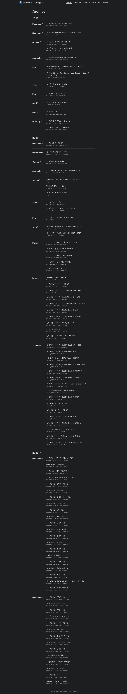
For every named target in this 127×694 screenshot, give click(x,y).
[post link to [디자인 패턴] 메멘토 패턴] (70, 504)
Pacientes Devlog (32, 2)
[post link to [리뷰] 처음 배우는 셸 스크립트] (70, 269)
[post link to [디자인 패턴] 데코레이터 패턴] (70, 589)
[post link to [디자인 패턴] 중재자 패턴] (70, 517)
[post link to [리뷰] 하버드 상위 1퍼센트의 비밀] (70, 263)
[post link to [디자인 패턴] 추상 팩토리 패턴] (70, 637)
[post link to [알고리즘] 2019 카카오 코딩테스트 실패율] (70, 417)
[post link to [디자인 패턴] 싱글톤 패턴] (70, 650)
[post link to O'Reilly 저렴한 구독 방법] (70, 465)
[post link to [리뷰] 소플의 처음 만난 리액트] (70, 85)
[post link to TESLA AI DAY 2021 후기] (70, 187)
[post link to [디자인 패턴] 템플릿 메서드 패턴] (70, 498)
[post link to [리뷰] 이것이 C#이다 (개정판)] (70, 285)
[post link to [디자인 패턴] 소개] (70, 676)
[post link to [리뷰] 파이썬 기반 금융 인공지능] (70, 43)
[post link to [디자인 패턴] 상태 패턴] (70, 511)
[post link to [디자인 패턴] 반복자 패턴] (70, 550)
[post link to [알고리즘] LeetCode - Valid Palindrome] (70, 337)
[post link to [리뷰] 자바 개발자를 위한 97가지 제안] (70, 478)
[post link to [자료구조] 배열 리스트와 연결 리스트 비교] (70, 243)
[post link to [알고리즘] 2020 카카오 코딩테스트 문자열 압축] (70, 443)
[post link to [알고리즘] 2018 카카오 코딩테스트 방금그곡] (70, 311)
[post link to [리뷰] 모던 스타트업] (70, 203)
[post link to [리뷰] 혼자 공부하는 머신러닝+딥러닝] (70, 391)
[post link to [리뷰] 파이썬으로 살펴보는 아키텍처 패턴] (70, 209)
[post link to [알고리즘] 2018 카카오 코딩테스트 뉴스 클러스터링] (70, 365)
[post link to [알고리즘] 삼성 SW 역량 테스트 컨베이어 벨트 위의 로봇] (70, 582)
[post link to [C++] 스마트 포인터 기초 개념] (70, 617)
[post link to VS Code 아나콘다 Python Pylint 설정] (70, 430)
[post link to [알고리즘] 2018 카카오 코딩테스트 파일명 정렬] (70, 317)
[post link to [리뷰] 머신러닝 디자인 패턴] (70, 153)
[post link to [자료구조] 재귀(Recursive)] (70, 278)
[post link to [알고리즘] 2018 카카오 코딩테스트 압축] (70, 352)
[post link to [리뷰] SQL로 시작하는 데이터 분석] (70, 24)
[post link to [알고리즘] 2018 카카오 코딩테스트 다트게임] (70, 398)
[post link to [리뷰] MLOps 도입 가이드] (70, 94)
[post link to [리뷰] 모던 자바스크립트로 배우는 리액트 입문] (70, 33)
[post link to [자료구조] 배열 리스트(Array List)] (70, 256)
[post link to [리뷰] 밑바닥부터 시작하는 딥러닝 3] (70, 459)
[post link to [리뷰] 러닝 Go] (70, 112)
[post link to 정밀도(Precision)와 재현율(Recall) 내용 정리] (70, 359)
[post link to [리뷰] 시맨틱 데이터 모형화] (70, 103)
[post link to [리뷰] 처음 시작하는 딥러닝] (70, 193)
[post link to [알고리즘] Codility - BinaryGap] (70, 128)
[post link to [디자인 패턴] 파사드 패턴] (70, 576)
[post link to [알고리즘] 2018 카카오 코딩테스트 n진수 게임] (70, 346)
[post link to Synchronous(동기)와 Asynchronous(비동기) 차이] (70, 180)
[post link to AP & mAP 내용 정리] (70, 330)
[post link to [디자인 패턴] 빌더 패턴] (70, 630)
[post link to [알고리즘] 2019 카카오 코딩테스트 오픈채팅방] (70, 424)
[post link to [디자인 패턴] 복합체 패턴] (70, 598)
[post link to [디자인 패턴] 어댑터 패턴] (70, 611)
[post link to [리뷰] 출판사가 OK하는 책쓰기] (70, 472)
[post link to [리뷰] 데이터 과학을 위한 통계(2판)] (70, 218)
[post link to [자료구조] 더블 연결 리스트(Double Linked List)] (70, 227)
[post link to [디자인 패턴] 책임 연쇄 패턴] (70, 530)
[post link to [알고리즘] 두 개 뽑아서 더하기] (70, 404)
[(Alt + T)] (42, 2)
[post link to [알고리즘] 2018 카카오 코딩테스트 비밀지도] (70, 378)
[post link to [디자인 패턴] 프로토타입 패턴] (70, 624)
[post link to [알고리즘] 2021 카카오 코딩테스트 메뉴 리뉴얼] (70, 291)
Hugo (70, 691)
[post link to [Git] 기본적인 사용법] (70, 556)
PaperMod (74, 691)
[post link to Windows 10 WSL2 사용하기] (70, 682)
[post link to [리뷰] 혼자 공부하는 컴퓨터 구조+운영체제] (70, 58)
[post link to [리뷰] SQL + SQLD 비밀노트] (70, 162)
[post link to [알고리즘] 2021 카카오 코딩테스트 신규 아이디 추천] (70, 304)
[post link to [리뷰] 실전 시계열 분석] (70, 144)
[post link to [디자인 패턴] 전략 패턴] (70, 491)
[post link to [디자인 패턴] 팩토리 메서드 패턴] (70, 643)
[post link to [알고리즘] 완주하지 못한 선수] (70, 411)
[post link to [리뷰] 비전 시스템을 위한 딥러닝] (70, 122)
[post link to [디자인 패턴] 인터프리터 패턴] (70, 485)
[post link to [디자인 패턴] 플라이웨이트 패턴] (70, 569)
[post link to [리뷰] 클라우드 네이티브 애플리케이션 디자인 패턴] (70, 67)
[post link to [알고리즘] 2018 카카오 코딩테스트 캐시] (70, 324)
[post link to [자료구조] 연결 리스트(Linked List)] (70, 250)
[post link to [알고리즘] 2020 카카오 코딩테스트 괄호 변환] (70, 437)
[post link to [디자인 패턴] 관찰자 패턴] (70, 524)
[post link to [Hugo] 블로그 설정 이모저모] (70, 656)
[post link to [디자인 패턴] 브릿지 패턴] (70, 604)
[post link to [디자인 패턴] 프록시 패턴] (70, 563)
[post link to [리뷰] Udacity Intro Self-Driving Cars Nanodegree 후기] (70, 385)
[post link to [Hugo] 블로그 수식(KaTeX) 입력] (70, 663)
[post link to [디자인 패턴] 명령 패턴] (70, 543)
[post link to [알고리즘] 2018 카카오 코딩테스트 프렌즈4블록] (70, 372)
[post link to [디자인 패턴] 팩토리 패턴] (70, 669)
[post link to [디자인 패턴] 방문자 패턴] (70, 537)
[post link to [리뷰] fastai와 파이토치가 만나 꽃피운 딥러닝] (70, 171)
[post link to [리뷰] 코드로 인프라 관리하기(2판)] (70, 49)
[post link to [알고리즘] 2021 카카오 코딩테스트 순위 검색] (70, 298)
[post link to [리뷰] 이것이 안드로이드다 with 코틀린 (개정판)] (70, 234)
